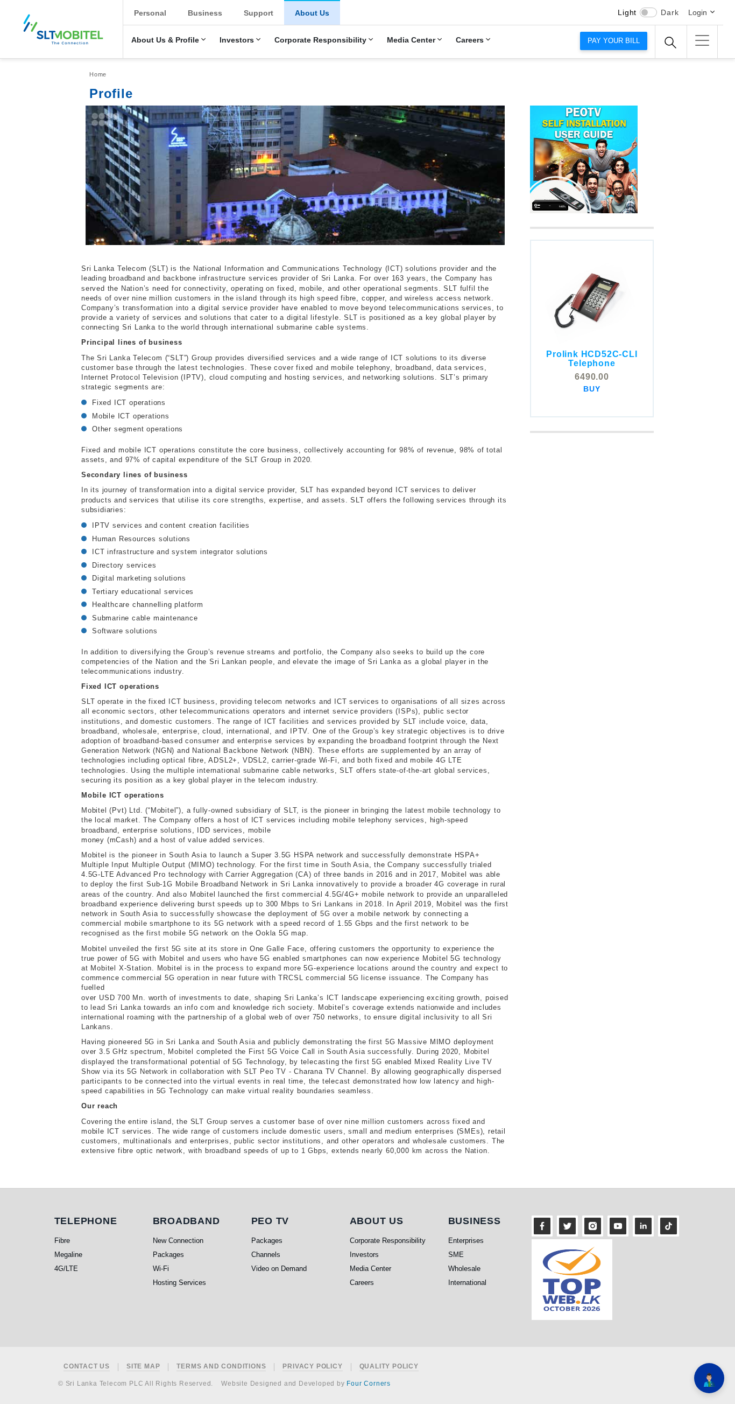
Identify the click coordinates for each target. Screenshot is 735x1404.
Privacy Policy (312, 1366)
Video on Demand (279, 1269)
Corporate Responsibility (320, 40)
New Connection (178, 1241)
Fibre (62, 1241)
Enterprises (466, 1241)
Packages (168, 1255)
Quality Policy (389, 1366)
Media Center (411, 40)
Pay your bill (614, 41)
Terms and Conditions (221, 1366)
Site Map (143, 1366)
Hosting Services (179, 1283)
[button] (702, 40)
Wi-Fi (161, 1269)
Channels (265, 1255)
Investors (237, 40)
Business (205, 13)
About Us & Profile (165, 40)
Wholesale (464, 1269)
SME (456, 1255)
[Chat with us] (709, 1378)
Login (697, 12)
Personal (150, 13)
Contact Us (86, 1366)
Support (258, 13)
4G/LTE (66, 1269)
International (467, 1283)
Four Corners (369, 1383)
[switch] (648, 12)
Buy (591, 389)
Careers (470, 40)
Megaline (68, 1255)
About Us (312, 13)
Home (98, 74)
